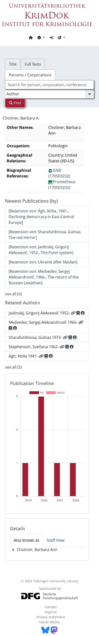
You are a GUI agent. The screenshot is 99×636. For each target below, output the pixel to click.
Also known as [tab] (26, 540)
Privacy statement (50, 617)
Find (17, 102)
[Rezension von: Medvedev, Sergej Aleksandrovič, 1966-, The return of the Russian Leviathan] (44, 277)
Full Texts (33, 64)
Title (13, 64)
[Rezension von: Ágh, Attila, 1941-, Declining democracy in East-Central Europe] (41, 216)
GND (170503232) (59, 173)
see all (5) (13, 367)
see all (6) (13, 293)
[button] (41, 37)
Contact (50, 607)
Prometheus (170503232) (61, 184)
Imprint (51, 612)
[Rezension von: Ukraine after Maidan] (43, 262)
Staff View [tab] (55, 540)
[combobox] (49, 84)
